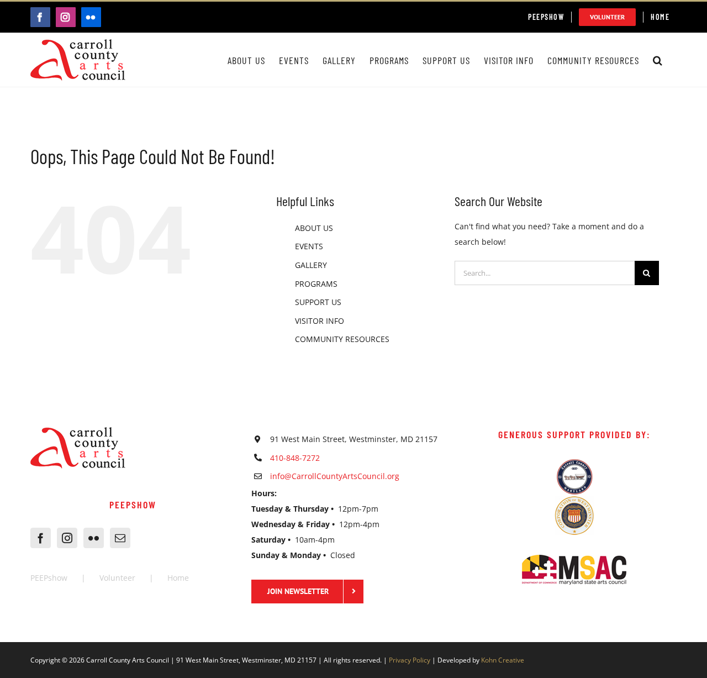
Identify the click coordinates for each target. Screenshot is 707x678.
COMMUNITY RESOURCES (342, 339)
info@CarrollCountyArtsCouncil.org (334, 476)
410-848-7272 (295, 458)
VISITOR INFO (319, 321)
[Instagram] (67, 538)
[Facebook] (40, 538)
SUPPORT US (318, 302)
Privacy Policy (409, 660)
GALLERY (311, 265)
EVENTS (309, 246)
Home (178, 577)
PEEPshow (48, 577)
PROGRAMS (316, 283)
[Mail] (120, 538)
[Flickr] (93, 538)
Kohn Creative (502, 660)
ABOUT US (314, 228)
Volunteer (117, 577)
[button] (658, 60)
